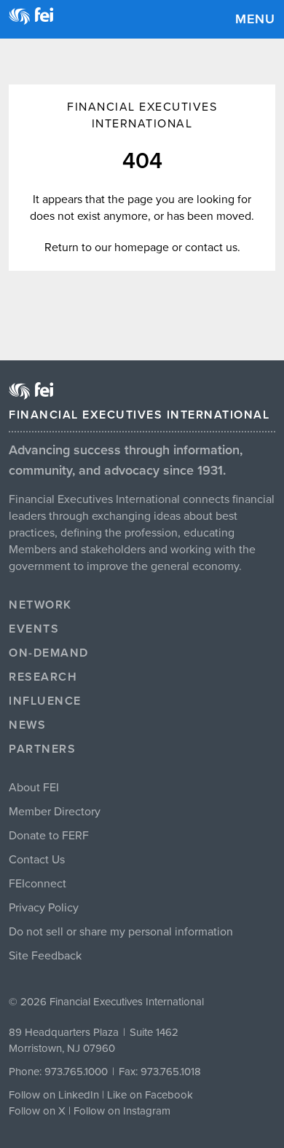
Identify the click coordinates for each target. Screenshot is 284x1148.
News (27, 725)
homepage (141, 247)
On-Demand (49, 653)
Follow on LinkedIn (54, 1094)
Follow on (33, 1110)
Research (43, 677)
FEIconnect (37, 883)
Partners (42, 749)
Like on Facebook (150, 1094)
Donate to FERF (49, 835)
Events (34, 629)
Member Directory (54, 811)
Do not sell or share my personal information (121, 932)
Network (40, 605)
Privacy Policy (44, 907)
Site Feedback (45, 956)
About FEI (34, 787)
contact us (211, 247)
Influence (45, 701)
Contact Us (37, 859)
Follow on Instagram (122, 1110)
